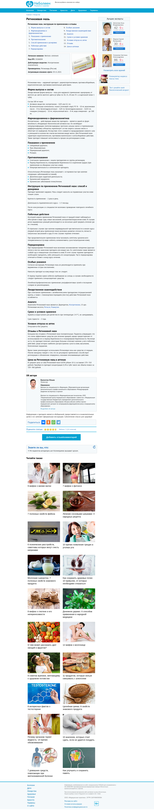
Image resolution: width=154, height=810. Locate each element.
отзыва (116, 29)
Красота (63, 10)
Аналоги (70, 34)
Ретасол (47, 307)
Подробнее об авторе (48, 409)
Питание (53, 10)
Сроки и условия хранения (77, 37)
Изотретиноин (74, 305)
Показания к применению (41, 36)
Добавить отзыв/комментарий (61, 437)
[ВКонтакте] (43, 422)
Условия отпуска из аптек (77, 40)
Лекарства (41, 10)
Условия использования (73, 804)
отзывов (115, 45)
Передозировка (37, 49)
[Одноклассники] (48, 422)
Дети (73, 10)
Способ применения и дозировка (44, 42)
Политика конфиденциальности (75, 807)
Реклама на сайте (70, 801)
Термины (94, 10)
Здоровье (82, 10)
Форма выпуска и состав (40, 27)
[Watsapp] (53, 422)
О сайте (30, 806)
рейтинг (121, 29)
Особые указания (73, 27)
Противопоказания (38, 39)
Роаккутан (55, 307)
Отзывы (70, 43)
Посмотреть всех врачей (114, 70)
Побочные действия (38, 46)
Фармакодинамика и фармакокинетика (38, 32)
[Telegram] (58, 422)
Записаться (119, 32)
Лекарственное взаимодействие (78, 31)
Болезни (30, 10)
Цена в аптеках (73, 46)
